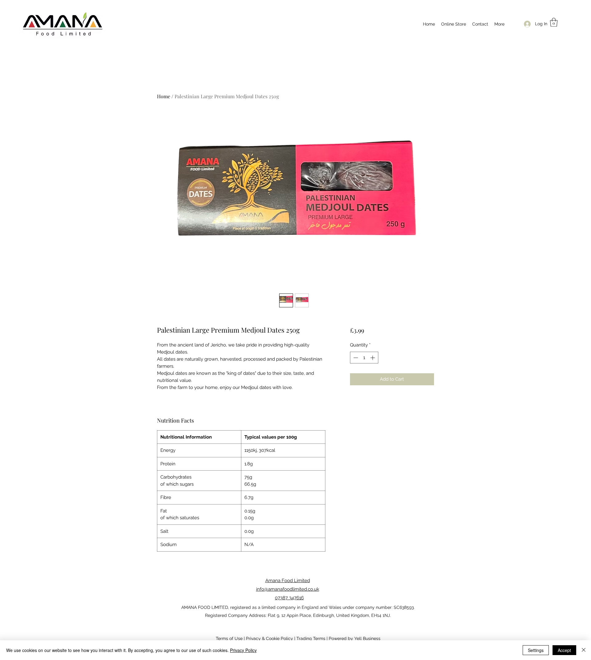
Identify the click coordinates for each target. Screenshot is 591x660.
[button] (553, 22)
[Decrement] (355, 357)
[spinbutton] (364, 357)
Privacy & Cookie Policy (269, 638)
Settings (536, 650)
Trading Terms (310, 638)
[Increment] (373, 357)
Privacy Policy (243, 650)
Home (163, 96)
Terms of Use (229, 638)
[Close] (583, 650)
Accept (564, 650)
